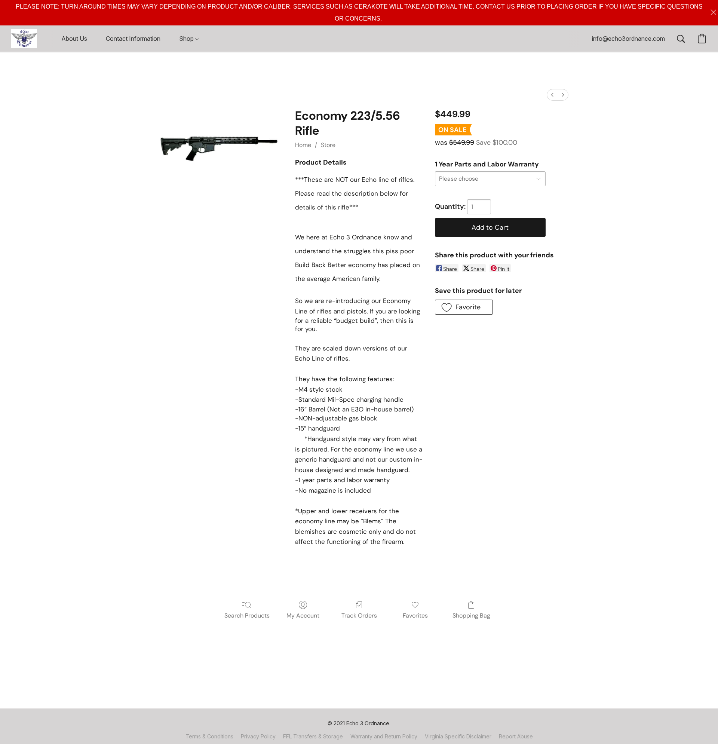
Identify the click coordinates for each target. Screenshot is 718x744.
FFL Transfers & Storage (313, 736)
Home (303, 145)
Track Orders (359, 615)
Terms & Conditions (209, 736)
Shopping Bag (471, 615)
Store (328, 145)
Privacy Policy (258, 736)
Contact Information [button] (133, 38)
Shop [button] (187, 38)
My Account (302, 615)
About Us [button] (74, 38)
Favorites (415, 615)
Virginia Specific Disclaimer (458, 736)
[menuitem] (552, 94)
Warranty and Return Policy (383, 736)
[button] (24, 38)
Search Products (247, 615)
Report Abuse (516, 736)
